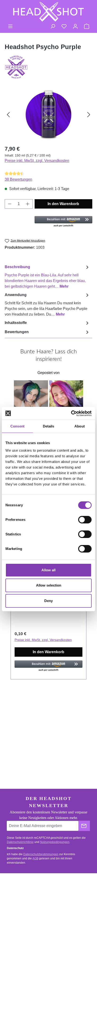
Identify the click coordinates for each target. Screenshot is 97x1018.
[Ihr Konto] (75, 26)
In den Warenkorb (63, 204)
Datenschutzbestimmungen (40, 854)
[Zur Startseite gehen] (48, 12)
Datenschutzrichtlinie (20, 842)
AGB (35, 858)
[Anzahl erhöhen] (28, 204)
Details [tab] (48, 426)
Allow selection (48, 585)
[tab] (47, 276)
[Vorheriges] (8, 114)
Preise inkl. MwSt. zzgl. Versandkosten (37, 161)
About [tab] (79, 426)
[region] (48, 114)
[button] (63, 221)
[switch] (85, 519)
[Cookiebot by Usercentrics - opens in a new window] (71, 413)
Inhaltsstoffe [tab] (16, 323)
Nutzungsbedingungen (54, 842)
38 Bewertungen (18, 179)
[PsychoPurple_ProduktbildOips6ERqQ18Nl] (48, 114)
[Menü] (10, 26)
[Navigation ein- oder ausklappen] (85, 881)
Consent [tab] (17, 426)
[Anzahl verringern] (10, 204)
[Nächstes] (88, 114)
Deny (48, 601)
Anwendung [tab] (46, 304)
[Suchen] (52, 26)
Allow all (48, 570)
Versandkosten (16, 995)
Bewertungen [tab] (17, 332)
